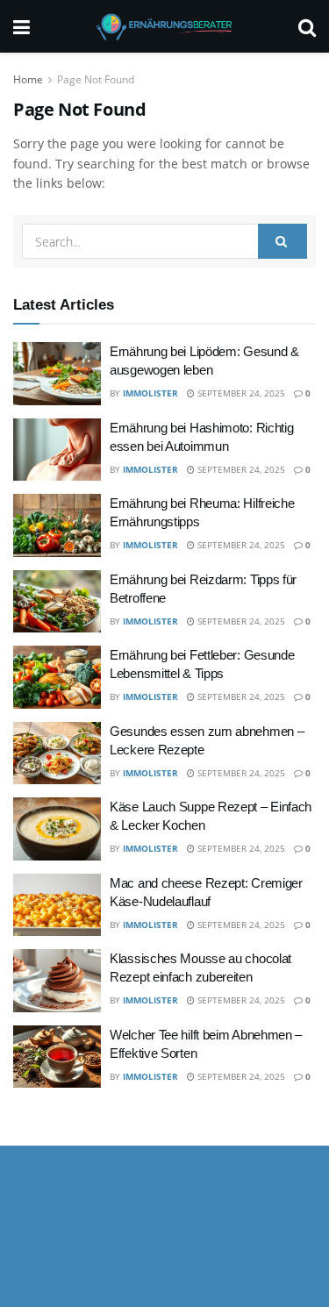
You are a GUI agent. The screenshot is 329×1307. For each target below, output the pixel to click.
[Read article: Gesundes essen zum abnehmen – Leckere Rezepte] (57, 753)
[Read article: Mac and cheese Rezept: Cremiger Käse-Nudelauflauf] (57, 905)
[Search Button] (307, 26)
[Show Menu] (21, 26)
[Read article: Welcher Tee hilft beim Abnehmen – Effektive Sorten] (57, 1057)
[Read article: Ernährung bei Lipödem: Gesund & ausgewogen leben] (57, 373)
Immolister (150, 393)
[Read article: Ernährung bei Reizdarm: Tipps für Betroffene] (57, 601)
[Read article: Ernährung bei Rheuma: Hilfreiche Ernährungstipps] (57, 525)
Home (28, 79)
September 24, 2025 (240, 393)
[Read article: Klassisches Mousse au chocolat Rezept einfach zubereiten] (57, 980)
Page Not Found (95, 79)
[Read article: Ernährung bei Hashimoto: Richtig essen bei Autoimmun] (57, 450)
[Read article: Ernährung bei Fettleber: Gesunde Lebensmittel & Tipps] (57, 677)
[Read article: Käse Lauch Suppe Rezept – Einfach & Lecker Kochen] (57, 829)
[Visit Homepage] (164, 26)
